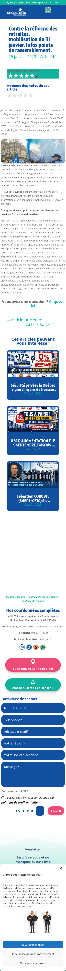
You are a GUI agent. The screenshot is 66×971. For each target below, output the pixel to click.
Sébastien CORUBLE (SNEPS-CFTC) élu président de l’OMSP (33, 498)
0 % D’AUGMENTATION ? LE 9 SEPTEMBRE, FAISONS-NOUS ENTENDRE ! (33, 443)
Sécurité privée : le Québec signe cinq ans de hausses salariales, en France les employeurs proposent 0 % (33, 387)
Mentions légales (15, 597)
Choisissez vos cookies (33, 963)
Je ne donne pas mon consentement (33, 954)
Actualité (48, 56)
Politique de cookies (33, 601)
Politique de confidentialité (43, 597)
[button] (61, 868)
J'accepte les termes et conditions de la (27, 800)
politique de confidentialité (19, 802)
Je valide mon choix (33, 944)
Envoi (56, 811)
